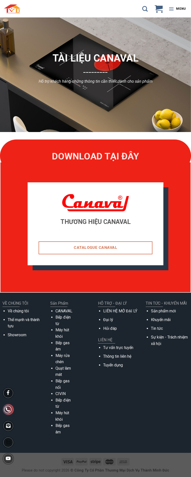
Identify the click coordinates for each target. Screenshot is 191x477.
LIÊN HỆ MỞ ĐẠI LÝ (120, 311)
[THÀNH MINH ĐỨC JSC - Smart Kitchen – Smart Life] (23, 8)
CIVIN (60, 393)
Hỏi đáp (110, 328)
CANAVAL (63, 311)
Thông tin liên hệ (117, 356)
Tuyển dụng (113, 365)
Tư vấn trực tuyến (118, 347)
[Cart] (158, 8)
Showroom (17, 335)
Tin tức (157, 328)
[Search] (145, 8)
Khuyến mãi (161, 319)
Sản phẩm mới (163, 311)
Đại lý (108, 319)
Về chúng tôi (18, 311)
